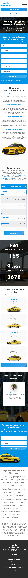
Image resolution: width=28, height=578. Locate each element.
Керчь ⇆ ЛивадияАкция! (5, 224)
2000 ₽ (12, 218)
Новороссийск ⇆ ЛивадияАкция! (4, 212)
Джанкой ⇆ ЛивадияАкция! (5, 206)
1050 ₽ (19, 199)
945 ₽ (12, 205)
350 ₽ (12, 199)
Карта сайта (14, 573)
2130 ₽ (12, 212)
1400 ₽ (23, 199)
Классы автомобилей (14, 559)
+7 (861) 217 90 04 (14, 13)
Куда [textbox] (4, 61)
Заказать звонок (14, 9)
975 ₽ (19, 192)
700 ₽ (16, 199)
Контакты (14, 564)
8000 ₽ (23, 218)
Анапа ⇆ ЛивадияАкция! (5, 218)
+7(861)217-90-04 (16, 570)
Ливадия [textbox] (5, 55)
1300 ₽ (23, 192)
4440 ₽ (19, 223)
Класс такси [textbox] (6, 66)
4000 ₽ (16, 218)
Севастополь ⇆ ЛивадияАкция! (4, 199)
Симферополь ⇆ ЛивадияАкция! (4, 193)
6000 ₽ (19, 218)
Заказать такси (13, 76)
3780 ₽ (23, 205)
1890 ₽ (16, 205)
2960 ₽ (16, 223)
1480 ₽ (12, 223)
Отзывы (13, 561)
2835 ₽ (19, 205)
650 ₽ (16, 192)
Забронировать (14, 364)
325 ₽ (12, 192)
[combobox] (14, 56)
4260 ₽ (16, 212)
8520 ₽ (23, 212)
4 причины (14, 554)
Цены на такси (14, 556)
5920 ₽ (23, 223)
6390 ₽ (19, 212)
